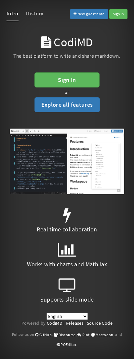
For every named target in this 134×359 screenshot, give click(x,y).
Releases (75, 323)
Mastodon (104, 334)
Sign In (118, 13)
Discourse (67, 334)
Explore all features (67, 104)
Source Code (100, 323)
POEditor (68, 344)
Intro (13, 13)
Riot (85, 334)
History (34, 13)
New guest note (90, 13)
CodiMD (54, 323)
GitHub (45, 334)
